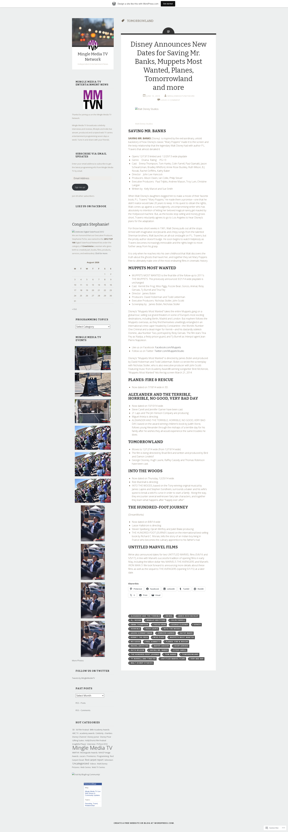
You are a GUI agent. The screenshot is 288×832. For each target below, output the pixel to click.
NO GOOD (135, 642)
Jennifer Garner (166, 633)
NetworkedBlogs (90, 784)
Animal (169, 616)
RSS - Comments (83, 710)
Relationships (90, 805)
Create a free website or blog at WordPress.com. (144, 823)
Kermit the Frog (139, 637)
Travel (95, 803)
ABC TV (75, 733)
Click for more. (101, 253)
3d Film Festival (82, 729)
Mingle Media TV (92, 747)
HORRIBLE (135, 629)
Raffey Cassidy (161, 646)
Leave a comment (170, 100)
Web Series (85, 767)
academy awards (87, 733)
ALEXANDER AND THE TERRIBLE (145, 616)
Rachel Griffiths (139, 646)
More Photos (78, 660)
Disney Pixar (105, 736)
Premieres (91, 756)
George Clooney (179, 624)
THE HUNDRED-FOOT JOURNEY (145, 654)
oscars (83, 756)
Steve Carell (179, 650)
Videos (93, 763)
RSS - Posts (81, 703)
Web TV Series (98, 767)
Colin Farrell (178, 620)
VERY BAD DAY (197, 659)
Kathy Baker (186, 633)
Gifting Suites (78, 740)
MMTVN (75, 752)
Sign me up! (80, 187)
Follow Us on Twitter (92, 670)
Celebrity (100, 733)
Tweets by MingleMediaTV (83, 678)
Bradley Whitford (156, 620)
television (109, 760)
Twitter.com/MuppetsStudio (169, 351)
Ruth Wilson (137, 650)
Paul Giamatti (153, 642)
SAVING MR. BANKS (159, 650)
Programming (103, 756)
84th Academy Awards (99, 729)
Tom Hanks (170, 654)
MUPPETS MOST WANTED (182, 637)
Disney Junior (93, 736)
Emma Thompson (139, 624)
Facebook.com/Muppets (168, 347)
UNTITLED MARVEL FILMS (173, 659)
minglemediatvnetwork (181, 96)
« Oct (74, 309)
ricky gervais (181, 646)
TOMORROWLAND (190, 654)
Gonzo (197, 624)
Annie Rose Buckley (188, 616)
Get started (168, 4)
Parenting (88, 803)
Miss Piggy (159, 637)
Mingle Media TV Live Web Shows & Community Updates (92, 793)
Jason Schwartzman (141, 633)
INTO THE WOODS (172, 629)
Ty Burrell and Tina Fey (143, 659)
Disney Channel (79, 736)
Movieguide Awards (89, 752)
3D (73, 729)
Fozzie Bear (160, 624)
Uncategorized (80, 763)
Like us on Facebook (91, 206)
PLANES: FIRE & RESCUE (177, 642)
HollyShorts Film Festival (95, 740)
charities (108, 733)
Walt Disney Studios (142, 663)
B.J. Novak (136, 620)
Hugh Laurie (152, 629)
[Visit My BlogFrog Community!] (86, 774)
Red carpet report (94, 759)
